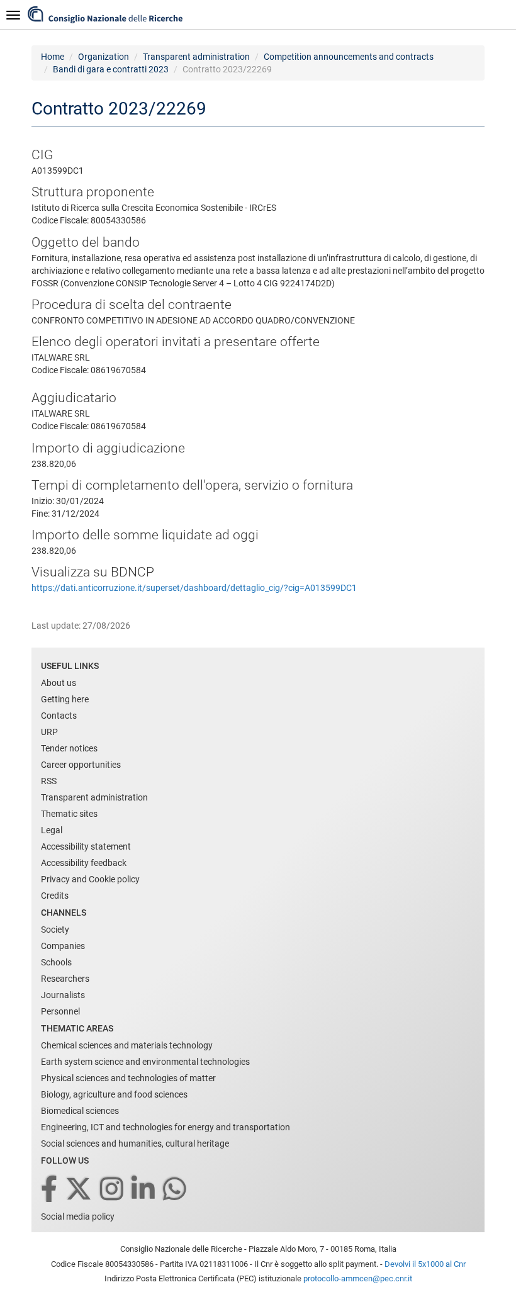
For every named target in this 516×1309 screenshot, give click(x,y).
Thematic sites (69, 814)
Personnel (60, 1011)
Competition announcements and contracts (349, 57)
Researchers (65, 979)
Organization (103, 57)
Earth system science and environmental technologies (145, 1062)
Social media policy (78, 1216)
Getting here (65, 699)
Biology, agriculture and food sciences (114, 1094)
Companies (63, 946)
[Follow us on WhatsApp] (175, 1190)
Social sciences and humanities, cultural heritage (135, 1143)
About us (58, 683)
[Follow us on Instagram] (112, 1190)
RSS (49, 781)
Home (52, 57)
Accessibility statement (86, 846)
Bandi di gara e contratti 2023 (111, 69)
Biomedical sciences (80, 1111)
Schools (56, 962)
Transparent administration (196, 57)
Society (55, 929)
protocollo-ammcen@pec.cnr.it (357, 1278)
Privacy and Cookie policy (90, 879)
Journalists (63, 995)
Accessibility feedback (83, 863)
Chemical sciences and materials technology (127, 1045)
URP (49, 732)
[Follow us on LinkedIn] (144, 1190)
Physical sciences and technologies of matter (128, 1078)
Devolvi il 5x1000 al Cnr (425, 1264)
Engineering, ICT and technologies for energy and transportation (165, 1127)
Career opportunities (81, 765)
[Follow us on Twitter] (79, 1190)
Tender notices (69, 748)
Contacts (59, 716)
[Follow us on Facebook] (50, 1190)
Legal (51, 830)
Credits (55, 895)
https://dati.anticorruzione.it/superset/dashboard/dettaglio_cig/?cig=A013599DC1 (194, 588)
